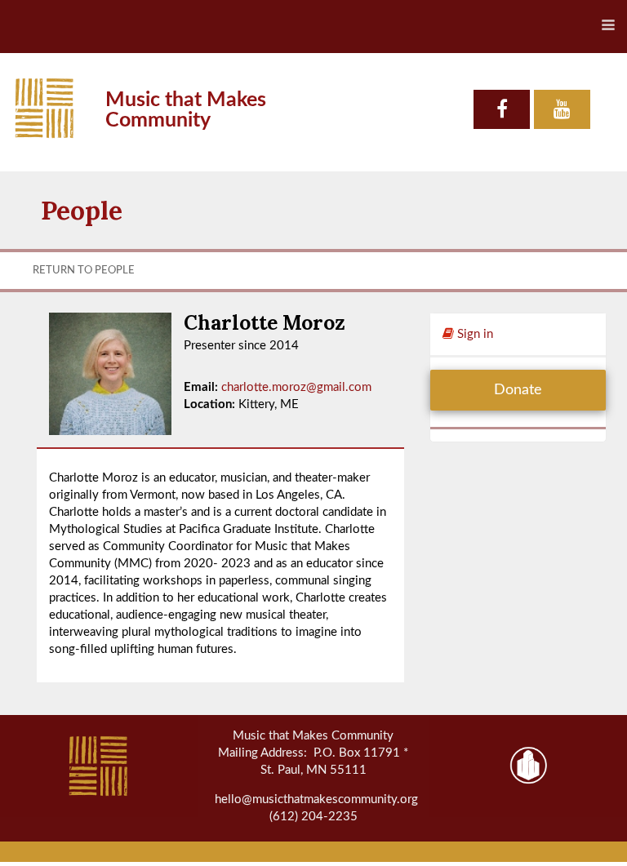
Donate (518, 390)
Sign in (473, 334)
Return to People (84, 270)
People (81, 210)
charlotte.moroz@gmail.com (296, 387)
